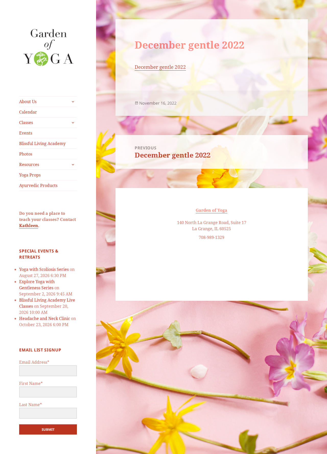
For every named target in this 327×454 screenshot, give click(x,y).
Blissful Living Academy (42, 143)
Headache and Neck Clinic (44, 318)
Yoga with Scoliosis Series (44, 269)
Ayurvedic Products (38, 185)
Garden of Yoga (211, 210)
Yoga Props (30, 175)
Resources (29, 164)
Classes (26, 122)
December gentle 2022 (160, 67)
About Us (28, 101)
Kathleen (28, 225)
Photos (25, 154)
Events (25, 133)
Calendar (28, 112)
